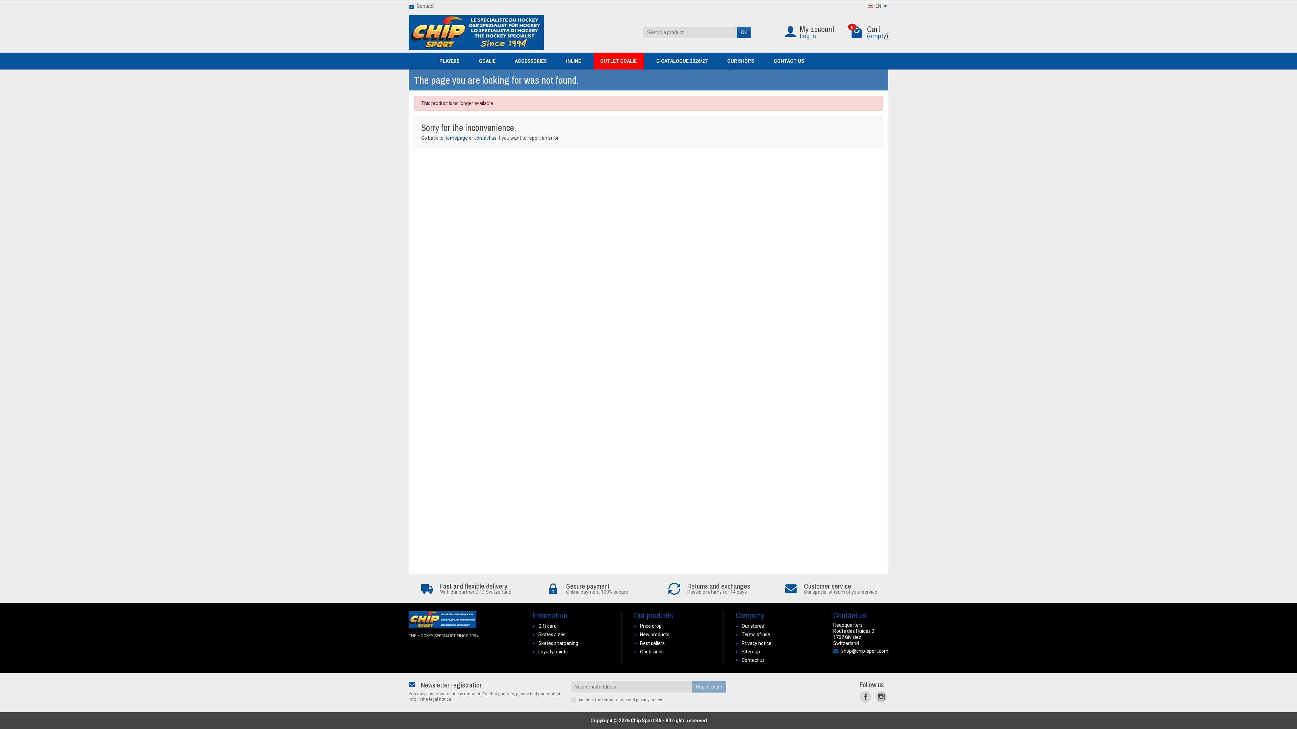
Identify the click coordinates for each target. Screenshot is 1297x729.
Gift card (547, 626)
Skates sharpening (558, 643)
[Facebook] (865, 697)
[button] (452, 61)
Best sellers (652, 643)
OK (744, 32)
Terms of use (756, 634)
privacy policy (649, 699)
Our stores (753, 626)
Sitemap (751, 651)
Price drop (651, 626)
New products (654, 634)
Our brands (652, 651)
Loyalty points (553, 651)
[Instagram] (881, 697)
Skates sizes (551, 634)
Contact (425, 6)
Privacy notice (756, 643)
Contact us (753, 660)
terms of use (614, 699)
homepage (456, 138)
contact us (485, 138)
